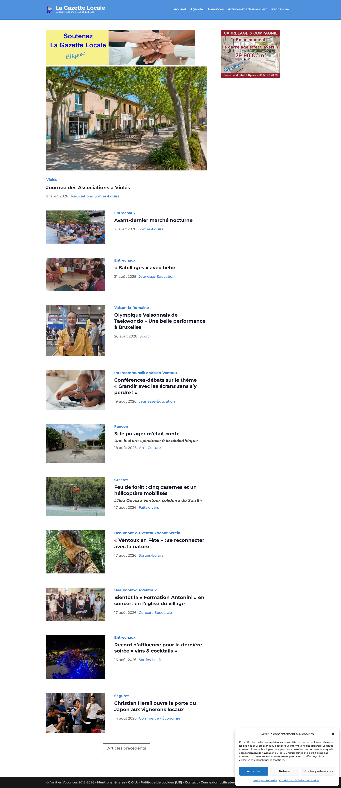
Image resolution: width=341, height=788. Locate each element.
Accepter (253, 771)
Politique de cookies (265, 780)
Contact (191, 782)
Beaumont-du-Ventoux (135, 590)
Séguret (121, 696)
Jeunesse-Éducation (157, 276)
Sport (144, 336)
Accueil (180, 9)
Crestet (121, 480)
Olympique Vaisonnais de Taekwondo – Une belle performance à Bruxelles (159, 321)
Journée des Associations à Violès (88, 187)
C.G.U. (133, 782)
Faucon (121, 426)
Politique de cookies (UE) (161, 782)
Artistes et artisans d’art (247, 9)
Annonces (215, 9)
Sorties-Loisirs (107, 196)
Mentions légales (111, 782)
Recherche (280, 9)
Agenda (196, 9)
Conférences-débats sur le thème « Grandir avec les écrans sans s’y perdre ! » (155, 386)
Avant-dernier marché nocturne (153, 220)
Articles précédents (126, 748)
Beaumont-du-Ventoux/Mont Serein (147, 533)
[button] (333, 734)
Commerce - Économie (159, 718)
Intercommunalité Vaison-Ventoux (146, 373)
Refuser (284, 771)
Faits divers (149, 507)
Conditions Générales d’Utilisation (299, 780)
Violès (51, 180)
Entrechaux (125, 213)
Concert (146, 612)
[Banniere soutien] (120, 64)
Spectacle (163, 612)
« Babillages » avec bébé (144, 267)
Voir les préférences (318, 771)
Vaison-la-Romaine (131, 308)
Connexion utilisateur (219, 782)
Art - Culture (150, 448)
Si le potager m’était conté (147, 434)
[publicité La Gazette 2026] (250, 80)
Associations (82, 196)
